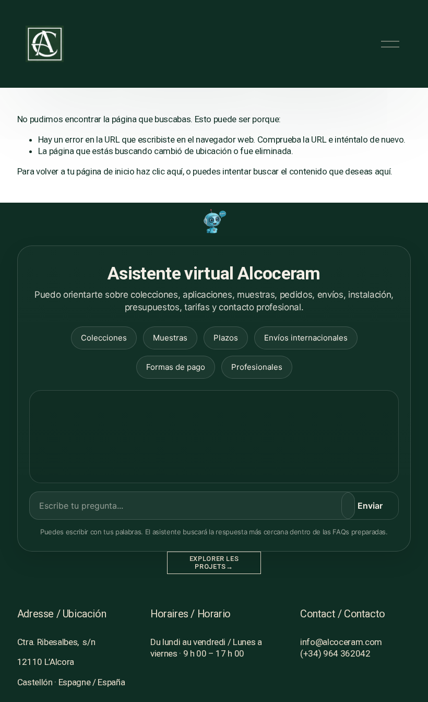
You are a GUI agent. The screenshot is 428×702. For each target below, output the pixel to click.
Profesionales (256, 367)
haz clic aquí (159, 171)
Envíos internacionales (306, 338)
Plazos (225, 338)
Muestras (170, 338)
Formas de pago (175, 367)
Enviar (370, 505)
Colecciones (104, 338)
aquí (383, 171)
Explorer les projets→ (214, 562)
